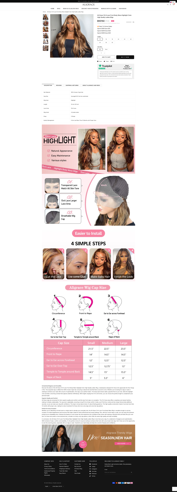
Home (44, 11)
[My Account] (170, 4)
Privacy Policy (48, 466)
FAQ (75, 471)
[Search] (167, 4)
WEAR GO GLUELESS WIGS (71, 8)
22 (124, 39)
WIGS (58, 8)
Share (100, 61)
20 (118, 39)
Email (106, 469)
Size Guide (77, 473)
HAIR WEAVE (122, 8)
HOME (52, 8)
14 (100, 39)
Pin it (113, 61)
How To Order (63, 464)
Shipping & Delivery (64, 468)
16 (106, 39)
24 (130, 39)
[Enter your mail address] (131, 472)
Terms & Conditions (49, 468)
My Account (77, 466)
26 (100, 42)
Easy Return (62, 473)
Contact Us (77, 464)
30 (112, 42)
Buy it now (125, 57)
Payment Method (63, 466)
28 (106, 42)
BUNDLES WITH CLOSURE (108, 8)
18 (112, 39)
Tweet (107, 61)
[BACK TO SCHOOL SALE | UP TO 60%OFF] (88, 1)
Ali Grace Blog (78, 468)
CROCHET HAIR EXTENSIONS (89, 8)
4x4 (100, 49)
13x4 (106, 49)
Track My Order (63, 471)
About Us (46, 464)
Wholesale (47, 475)
